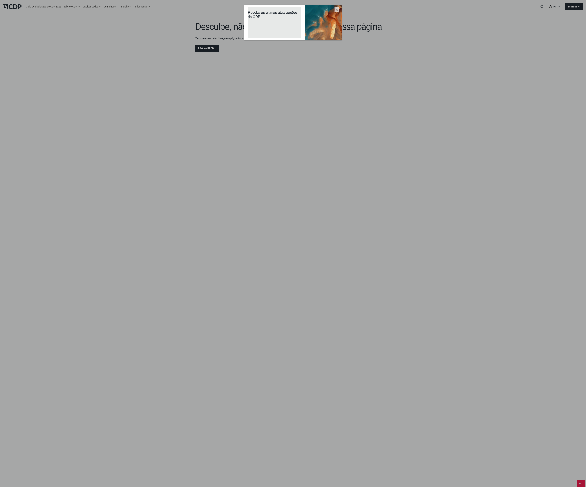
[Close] (337, 9)
